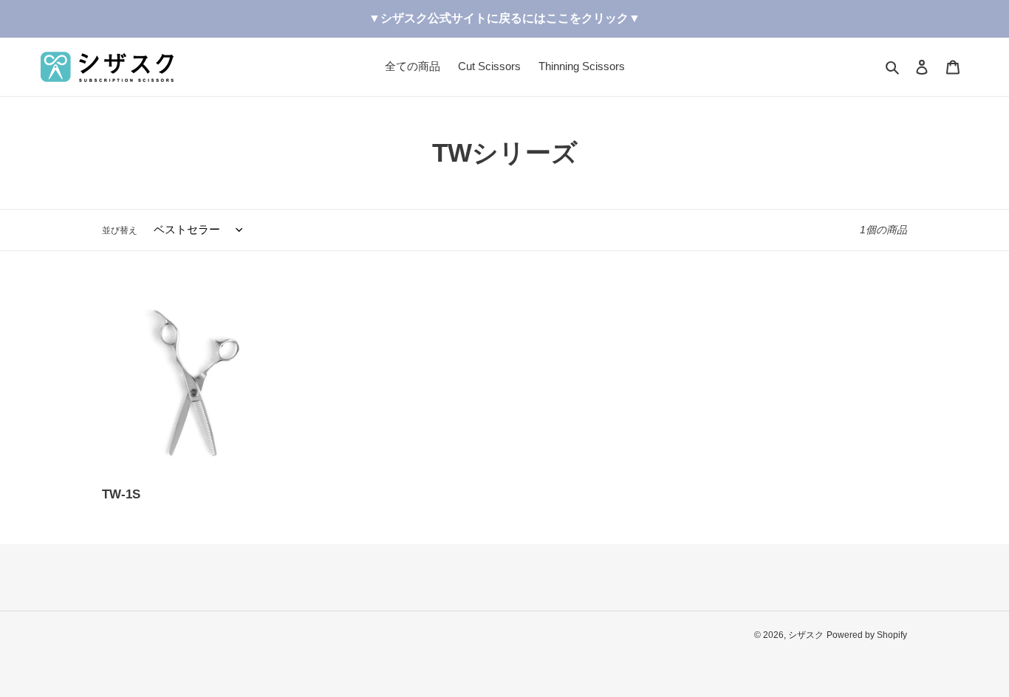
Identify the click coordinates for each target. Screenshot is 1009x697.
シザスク (806, 635)
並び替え (119, 230)
